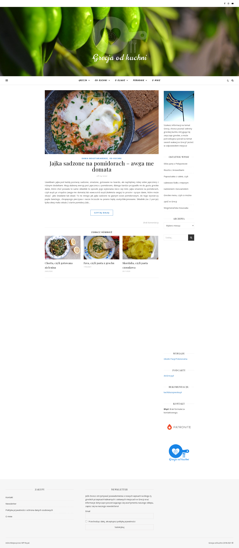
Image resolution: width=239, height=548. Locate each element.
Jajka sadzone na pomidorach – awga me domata (102, 166)
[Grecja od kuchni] (119, 40)
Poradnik (138, 80)
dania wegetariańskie (95, 158)
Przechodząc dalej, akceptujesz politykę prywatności (111, 521)
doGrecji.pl (169, 375)
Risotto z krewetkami (174, 170)
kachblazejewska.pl (173, 392)
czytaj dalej (101, 212)
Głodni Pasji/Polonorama (175, 358)
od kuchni (101, 80)
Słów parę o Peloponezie (175, 163)
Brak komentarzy (151, 222)
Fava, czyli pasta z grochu (99, 263)
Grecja (83, 80)
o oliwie (120, 80)
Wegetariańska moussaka (176, 207)
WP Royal (25, 543)
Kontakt (9, 497)
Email (87, 511)
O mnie (156, 80)
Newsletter (11, 503)
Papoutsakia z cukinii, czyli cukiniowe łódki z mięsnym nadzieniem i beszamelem (176, 182)
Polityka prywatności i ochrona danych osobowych (29, 510)
